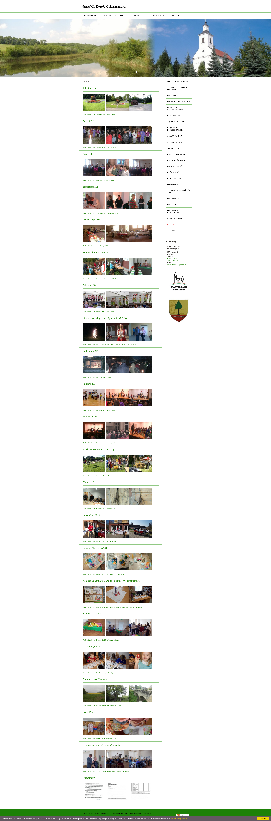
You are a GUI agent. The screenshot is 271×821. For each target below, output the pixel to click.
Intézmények (173, 184)
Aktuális (171, 231)
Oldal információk (135, 813)
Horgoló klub (89, 712)
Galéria (171, 225)
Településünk (89, 88)
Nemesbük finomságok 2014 (97, 252)
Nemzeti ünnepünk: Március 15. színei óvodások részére (111, 580)
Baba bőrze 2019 (91, 515)
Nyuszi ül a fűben (92, 613)
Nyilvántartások (175, 219)
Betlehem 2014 (90, 351)
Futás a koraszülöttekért (95, 679)
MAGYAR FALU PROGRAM (178, 81)
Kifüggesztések (174, 172)
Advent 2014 (89, 121)
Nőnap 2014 (89, 153)
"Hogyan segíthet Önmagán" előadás (101, 745)
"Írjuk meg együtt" (92, 646)
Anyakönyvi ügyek (176, 122)
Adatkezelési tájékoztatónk (179, 819)
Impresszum (147, 813)
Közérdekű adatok (176, 160)
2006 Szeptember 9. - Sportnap (98, 449)
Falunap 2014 (89, 285)
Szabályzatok (174, 148)
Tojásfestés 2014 (91, 186)
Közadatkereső (174, 166)
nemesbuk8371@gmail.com (176, 265)
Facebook (171, 204)
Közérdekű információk (178, 101)
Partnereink (173, 198)
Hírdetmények (174, 178)
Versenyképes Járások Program (178, 88)
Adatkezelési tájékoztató (120, 813)
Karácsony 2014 (91, 416)
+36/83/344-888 (172, 258)
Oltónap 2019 (90, 482)
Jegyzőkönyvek (174, 142)
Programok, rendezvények (174, 211)
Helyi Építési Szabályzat (178, 154)
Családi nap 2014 (91, 219)
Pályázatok (173, 95)
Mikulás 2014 (90, 383)
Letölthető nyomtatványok (175, 108)
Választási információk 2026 (178, 191)
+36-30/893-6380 (173, 260)
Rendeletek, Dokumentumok (175, 129)
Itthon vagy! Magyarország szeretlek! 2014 (105, 318)
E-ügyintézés (173, 116)
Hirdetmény (89, 777)
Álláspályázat (174, 136)
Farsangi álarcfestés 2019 (95, 548)
